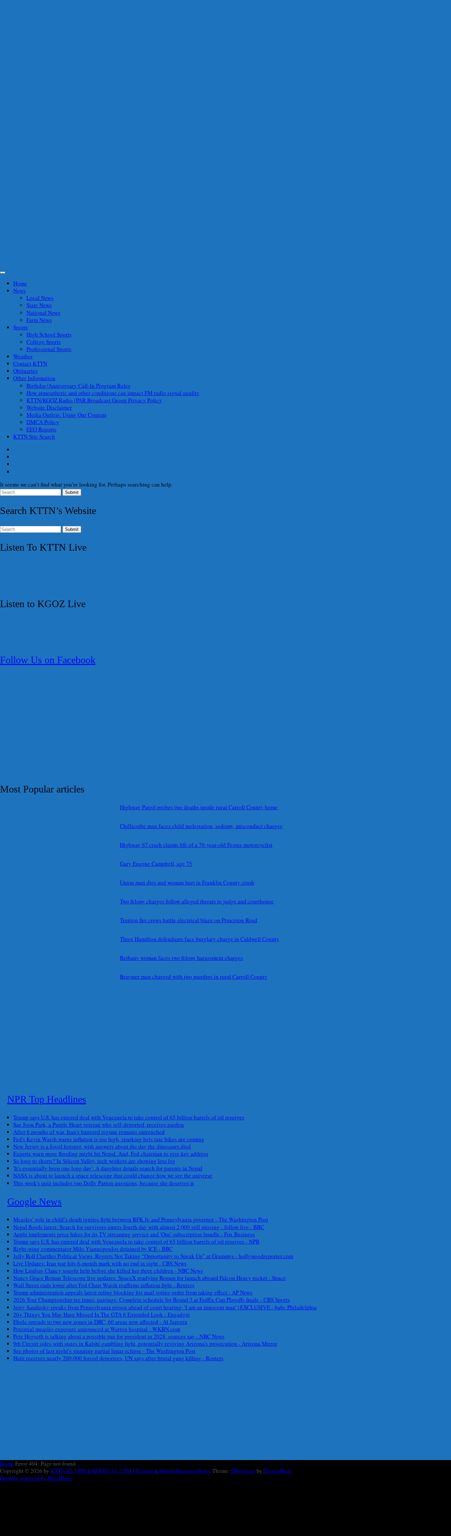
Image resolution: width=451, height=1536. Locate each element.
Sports (20, 327)
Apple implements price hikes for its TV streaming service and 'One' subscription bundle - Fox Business (134, 1234)
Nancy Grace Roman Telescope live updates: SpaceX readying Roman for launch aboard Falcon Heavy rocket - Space (149, 1278)
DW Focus (243, 1471)
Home (20, 283)
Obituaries (25, 371)
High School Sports (49, 334)
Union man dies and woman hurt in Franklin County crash (187, 882)
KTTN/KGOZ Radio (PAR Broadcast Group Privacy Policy (94, 400)
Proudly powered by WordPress (36, 1478)
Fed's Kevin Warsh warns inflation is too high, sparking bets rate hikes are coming (108, 1139)
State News (39, 305)
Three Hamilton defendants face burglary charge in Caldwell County (199, 939)
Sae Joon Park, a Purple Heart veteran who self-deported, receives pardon (98, 1124)
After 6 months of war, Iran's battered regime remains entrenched (89, 1132)
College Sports (43, 342)
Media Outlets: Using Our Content (66, 415)
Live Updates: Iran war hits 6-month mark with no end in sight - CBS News (100, 1263)
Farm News (39, 320)
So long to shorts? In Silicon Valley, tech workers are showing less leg (94, 1161)
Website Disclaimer (49, 407)
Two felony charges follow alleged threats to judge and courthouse (197, 901)
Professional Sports (48, 349)
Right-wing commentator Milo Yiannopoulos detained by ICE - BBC (93, 1249)
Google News (34, 1201)
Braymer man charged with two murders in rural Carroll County (193, 976)
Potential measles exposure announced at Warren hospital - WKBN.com (96, 1329)
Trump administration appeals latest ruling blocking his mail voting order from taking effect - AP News (133, 1292)
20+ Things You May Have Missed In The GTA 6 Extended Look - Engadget (101, 1314)
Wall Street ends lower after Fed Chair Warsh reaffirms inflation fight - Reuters (103, 1285)
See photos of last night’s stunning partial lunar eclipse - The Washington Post (104, 1351)
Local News (39, 298)
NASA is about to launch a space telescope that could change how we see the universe (112, 1175)
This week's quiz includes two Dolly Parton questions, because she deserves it (103, 1183)
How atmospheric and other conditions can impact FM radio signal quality (112, 393)
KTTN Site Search (34, 436)
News (19, 290)
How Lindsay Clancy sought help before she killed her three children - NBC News (108, 1270)
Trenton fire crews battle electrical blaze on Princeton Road (188, 920)
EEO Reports (41, 429)
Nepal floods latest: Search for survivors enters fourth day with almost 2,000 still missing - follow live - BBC (138, 1227)
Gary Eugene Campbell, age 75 (156, 863)
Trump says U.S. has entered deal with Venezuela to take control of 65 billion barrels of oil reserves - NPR (136, 1241)
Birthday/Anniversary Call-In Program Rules (78, 385)
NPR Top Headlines (46, 1099)
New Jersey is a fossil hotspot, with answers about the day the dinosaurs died (102, 1146)
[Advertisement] (198, 137)
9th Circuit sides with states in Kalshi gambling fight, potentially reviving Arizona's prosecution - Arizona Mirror (145, 1343)
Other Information (34, 378)
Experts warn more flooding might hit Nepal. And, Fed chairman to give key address (110, 1153)
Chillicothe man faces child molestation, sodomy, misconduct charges (201, 826)
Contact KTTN (30, 363)
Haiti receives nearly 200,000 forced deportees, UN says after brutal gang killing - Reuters (118, 1358)
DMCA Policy (42, 422)
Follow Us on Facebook (47, 659)
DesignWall (277, 1471)
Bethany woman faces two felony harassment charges (181, 958)
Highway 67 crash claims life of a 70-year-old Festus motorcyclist (196, 845)
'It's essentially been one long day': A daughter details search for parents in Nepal (107, 1168)
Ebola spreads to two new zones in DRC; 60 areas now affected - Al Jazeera (100, 1322)
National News (43, 312)
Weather (23, 356)
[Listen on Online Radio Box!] (43, 585)
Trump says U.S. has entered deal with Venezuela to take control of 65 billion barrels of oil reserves (128, 1117)
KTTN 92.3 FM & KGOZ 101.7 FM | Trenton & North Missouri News (130, 1471)
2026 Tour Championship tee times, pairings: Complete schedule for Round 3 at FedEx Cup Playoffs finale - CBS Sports (151, 1299)
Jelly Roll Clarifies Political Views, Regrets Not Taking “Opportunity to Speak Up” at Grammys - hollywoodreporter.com (153, 1256)
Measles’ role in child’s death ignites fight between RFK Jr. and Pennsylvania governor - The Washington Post (140, 1219)
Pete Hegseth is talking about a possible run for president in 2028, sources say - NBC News (119, 1336)
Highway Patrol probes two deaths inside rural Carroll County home (199, 807)
